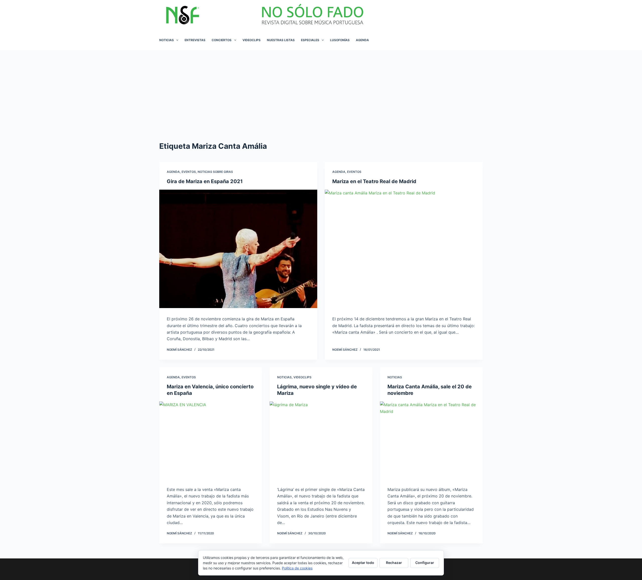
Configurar (424, 562)
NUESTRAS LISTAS (281, 40)
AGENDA (362, 40)
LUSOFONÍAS (340, 40)
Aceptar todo (363, 562)
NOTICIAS (166, 40)
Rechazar (394, 562)
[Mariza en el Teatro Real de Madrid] (404, 249)
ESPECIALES (310, 40)
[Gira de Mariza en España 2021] (238, 249)
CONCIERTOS (221, 40)
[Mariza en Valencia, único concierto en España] (210, 440)
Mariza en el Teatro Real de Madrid (374, 181)
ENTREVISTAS (195, 40)
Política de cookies (297, 568)
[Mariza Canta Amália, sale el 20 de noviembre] (431, 440)
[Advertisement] (321, 88)
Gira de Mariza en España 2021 (205, 181)
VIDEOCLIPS (252, 40)
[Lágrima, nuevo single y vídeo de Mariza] (321, 440)
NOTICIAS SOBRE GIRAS (215, 172)
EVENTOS (189, 172)
